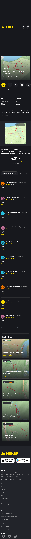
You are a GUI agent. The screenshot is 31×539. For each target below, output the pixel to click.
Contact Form (5, 519)
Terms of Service (5, 529)
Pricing (3, 501)
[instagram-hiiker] (15, 536)
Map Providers (5, 495)
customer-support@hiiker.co (9, 516)
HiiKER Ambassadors (7, 513)
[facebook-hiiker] (4, 536)
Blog (2, 492)
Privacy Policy (5, 526)
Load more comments (9, 329)
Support (3, 489)
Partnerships (4, 498)
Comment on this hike (9, 173)
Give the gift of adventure (8, 507)
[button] (4, 115)
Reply (2, 189)
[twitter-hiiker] (9, 536)
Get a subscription (6, 504)
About (2, 486)
